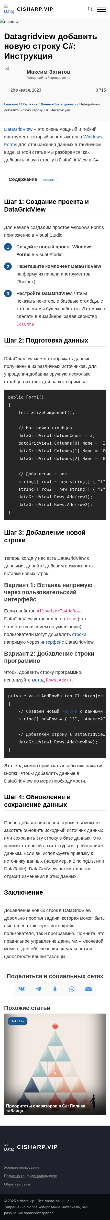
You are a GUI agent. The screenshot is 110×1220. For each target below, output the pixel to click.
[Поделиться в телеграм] (38, 989)
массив (69, 711)
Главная (11, 104)
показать (49, 180)
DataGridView (18, 129)
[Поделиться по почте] (88, 989)
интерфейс (52, 642)
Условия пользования (22, 1167)
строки (79, 634)
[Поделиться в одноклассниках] (55, 989)
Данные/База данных (58, 104)
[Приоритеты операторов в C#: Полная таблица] (55, 1064)
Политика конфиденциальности (30, 1176)
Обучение (29, 104)
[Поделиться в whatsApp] (72, 989)
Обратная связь (17, 1184)
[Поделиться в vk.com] (21, 989)
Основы (17, 1021)
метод (38, 680)
